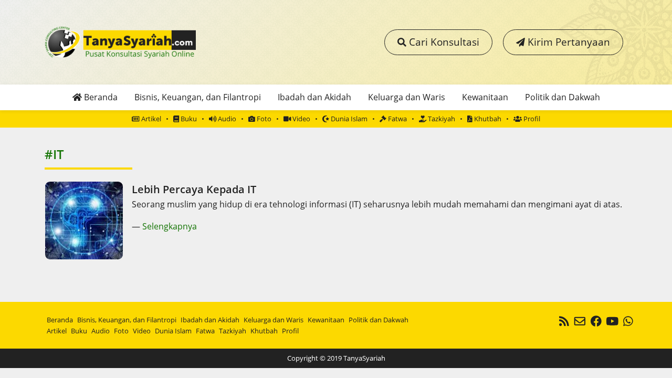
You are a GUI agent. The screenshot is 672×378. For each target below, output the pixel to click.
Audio (226, 118)
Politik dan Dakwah (562, 97)
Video (300, 118)
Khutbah (486, 118)
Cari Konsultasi (442, 42)
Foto (263, 118)
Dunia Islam (348, 118)
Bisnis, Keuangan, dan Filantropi (197, 97)
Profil (531, 118)
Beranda (100, 97)
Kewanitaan (485, 97)
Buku (188, 118)
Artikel (150, 118)
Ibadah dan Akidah (314, 97)
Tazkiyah (440, 118)
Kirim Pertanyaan (567, 42)
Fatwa (396, 118)
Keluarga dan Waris (406, 97)
